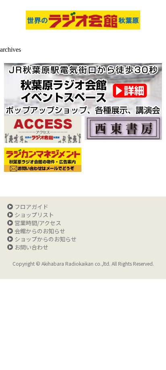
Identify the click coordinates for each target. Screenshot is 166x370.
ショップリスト (34, 215)
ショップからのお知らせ (46, 239)
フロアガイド (31, 207)
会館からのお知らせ (40, 231)
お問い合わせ (31, 247)
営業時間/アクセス (38, 223)
